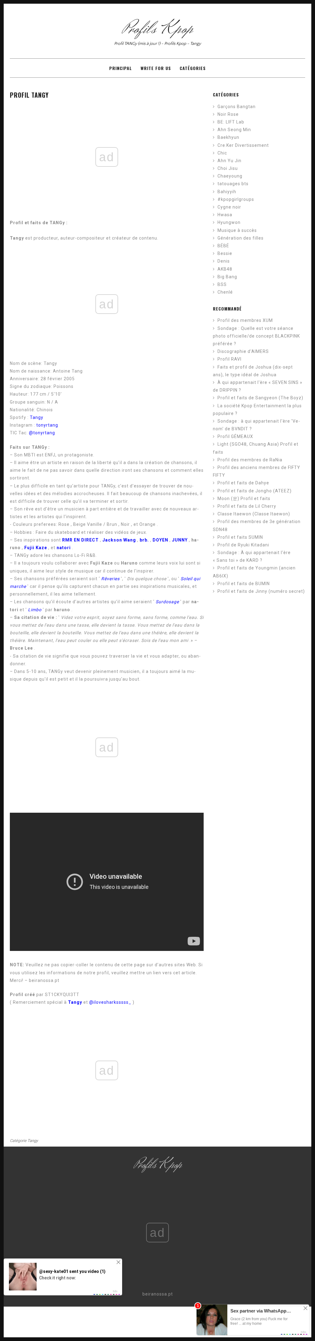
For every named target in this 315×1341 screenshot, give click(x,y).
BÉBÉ (223, 245)
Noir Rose (228, 114)
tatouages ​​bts (233, 183)
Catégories (193, 68)
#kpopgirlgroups (235, 199)
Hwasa (224, 214)
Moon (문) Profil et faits (243, 498)
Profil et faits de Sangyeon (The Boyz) (260, 397)
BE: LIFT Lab (230, 121)
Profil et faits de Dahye (243, 482)
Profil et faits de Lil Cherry (246, 506)
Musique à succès (237, 230)
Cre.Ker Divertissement (243, 145)
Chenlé (225, 292)
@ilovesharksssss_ (110, 1002)
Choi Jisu (227, 168)
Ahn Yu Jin (229, 160)
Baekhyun (228, 137)
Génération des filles (240, 238)
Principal (120, 68)
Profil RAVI (229, 359)
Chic (222, 153)
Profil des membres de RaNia (249, 459)
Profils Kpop (157, 29)
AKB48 (224, 269)
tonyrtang (47, 425)
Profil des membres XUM (245, 320)
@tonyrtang (42, 432)
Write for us (156, 68)
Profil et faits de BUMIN (243, 583)
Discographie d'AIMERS (243, 351)
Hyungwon (229, 222)
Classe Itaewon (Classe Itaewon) (253, 513)
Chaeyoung (229, 176)
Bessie (224, 253)
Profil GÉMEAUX (235, 436)
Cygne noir (229, 207)
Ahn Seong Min (234, 129)
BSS (222, 284)
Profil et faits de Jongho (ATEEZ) (254, 490)
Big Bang (227, 276)
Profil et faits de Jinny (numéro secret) (261, 591)
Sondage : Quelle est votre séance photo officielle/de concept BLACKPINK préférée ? (256, 336)
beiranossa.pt (157, 1294)
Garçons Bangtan (236, 106)
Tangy (36, 417)
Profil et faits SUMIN (240, 537)
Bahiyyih (226, 191)
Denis (223, 261)
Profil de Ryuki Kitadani (243, 544)
